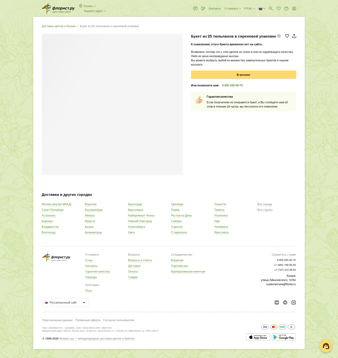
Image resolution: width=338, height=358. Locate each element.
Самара (176, 221)
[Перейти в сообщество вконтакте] (276, 302)
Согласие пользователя (118, 320)
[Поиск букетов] (270, 8)
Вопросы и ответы (140, 260)
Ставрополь (179, 232)
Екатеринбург (94, 210)
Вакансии (177, 260)
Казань (89, 227)
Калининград (93, 232)
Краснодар (135, 204)
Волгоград (48, 232)
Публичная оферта (88, 320)
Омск (131, 232)
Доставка (134, 266)
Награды (91, 277)
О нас (89, 260)
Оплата (133, 271)
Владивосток (50, 227)
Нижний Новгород (140, 221)
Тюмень (219, 210)
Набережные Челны (141, 215)
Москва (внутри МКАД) (56, 204)
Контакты (91, 266)
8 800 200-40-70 (232, 85)
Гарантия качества (97, 271)
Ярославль (221, 232)
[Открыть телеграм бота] (285, 302)
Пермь (175, 210)
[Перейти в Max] (293, 302)
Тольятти (220, 204)
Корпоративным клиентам (188, 271)
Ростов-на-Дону (181, 215)
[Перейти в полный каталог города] (58, 8)
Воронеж (91, 204)
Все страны (265, 210)
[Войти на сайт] (294, 8)
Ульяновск (221, 215)
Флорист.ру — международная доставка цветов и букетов (96, 338)
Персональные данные (57, 320)
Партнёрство (179, 266)
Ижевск (90, 215)
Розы (88, 290)
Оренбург (177, 204)
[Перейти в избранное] (278, 8)
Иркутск (90, 221)
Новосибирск (136, 227)
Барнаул (47, 221)
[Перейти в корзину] (286, 8)
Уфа (217, 221)
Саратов (176, 227)
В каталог (243, 75)
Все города (264, 204)
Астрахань (48, 215)
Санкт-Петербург (53, 210)
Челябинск (221, 227)
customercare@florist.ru (281, 284)
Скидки (132, 277)
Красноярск (135, 210)
